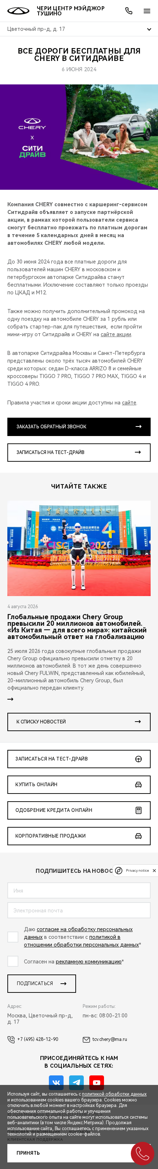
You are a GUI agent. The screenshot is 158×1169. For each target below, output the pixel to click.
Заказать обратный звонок (51, 426)
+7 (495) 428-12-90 (37, 1039)
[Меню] (147, 11)
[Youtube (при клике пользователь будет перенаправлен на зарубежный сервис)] (96, 1082)
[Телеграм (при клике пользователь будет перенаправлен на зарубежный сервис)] (76, 1082)
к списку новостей (41, 722)
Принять (28, 1153)
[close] (154, 870)
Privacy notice (137, 870)
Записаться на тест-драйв (51, 452)
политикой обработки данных (114, 1094)
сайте (129, 403)
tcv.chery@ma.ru (110, 1039)
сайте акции (116, 334)
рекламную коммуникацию (89, 962)
